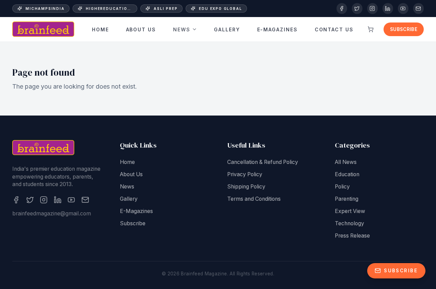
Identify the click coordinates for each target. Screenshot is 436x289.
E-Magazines (277, 29)
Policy (342, 186)
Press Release (352, 235)
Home (100, 29)
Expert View (350, 211)
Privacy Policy (244, 174)
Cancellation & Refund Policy (262, 162)
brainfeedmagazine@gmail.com (51, 213)
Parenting (346, 199)
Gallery (227, 29)
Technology (349, 223)
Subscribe (403, 29)
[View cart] (370, 29)
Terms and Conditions (254, 199)
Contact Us (334, 29)
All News (346, 162)
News (181, 29)
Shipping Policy (246, 186)
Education (347, 174)
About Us (141, 29)
